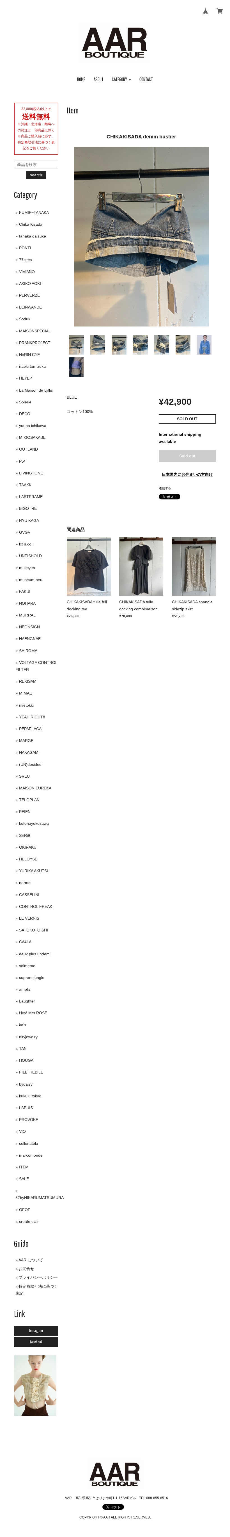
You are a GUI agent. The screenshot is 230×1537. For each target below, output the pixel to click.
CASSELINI (29, 894)
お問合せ (26, 1268)
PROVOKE (28, 1119)
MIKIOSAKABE (32, 437)
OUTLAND (28, 449)
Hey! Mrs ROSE (33, 1013)
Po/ (22, 461)
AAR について (31, 1260)
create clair (29, 1221)
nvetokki (26, 705)
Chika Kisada (30, 224)
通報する (165, 488)
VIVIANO (27, 272)
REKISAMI (28, 681)
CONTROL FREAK (35, 906)
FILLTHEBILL (31, 1072)
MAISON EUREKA (35, 788)
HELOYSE (28, 859)
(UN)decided (30, 764)
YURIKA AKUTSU (34, 871)
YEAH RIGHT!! (32, 717)
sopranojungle (31, 977)
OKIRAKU (27, 847)
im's (22, 1025)
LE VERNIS (29, 918)
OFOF (24, 1209)
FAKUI (24, 591)
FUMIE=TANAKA (34, 212)
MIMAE (25, 693)
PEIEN (25, 811)
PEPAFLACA (30, 729)
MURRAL (27, 615)
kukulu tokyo (30, 1096)
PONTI (25, 248)
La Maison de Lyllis (36, 390)
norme (25, 882)
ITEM (24, 1167)
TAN (23, 1048)
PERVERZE (29, 295)
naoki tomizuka (32, 366)
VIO (22, 1131)
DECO (24, 414)
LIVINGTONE (31, 473)
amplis (25, 989)
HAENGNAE (30, 638)
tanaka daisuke (32, 236)
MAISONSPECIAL (35, 331)
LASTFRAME (31, 496)
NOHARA (27, 603)
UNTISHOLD (30, 556)
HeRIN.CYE (29, 354)
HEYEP (25, 378)
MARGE (26, 740)
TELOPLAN (29, 800)
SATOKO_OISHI (33, 930)
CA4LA (25, 942)
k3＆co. (26, 544)
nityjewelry (28, 1036)
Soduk (24, 319)
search (36, 175)
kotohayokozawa (34, 823)
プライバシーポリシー (38, 1277)
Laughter (27, 1001)
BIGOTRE (28, 508)
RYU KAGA (29, 520)
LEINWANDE (30, 307)
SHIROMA (28, 650)
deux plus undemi (34, 954)
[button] (121, 79)
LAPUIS (26, 1108)
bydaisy (26, 1084)
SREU (24, 776)
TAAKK (25, 485)
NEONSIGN (29, 627)
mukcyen (27, 567)
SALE (24, 1179)
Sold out (187, 456)
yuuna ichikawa (32, 425)
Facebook (36, 1342)
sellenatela (28, 1143)
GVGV (24, 532)
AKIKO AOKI (30, 283)
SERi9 (24, 835)
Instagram (36, 1330)
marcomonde (31, 1155)
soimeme (27, 965)
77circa (25, 259)
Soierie (25, 402)
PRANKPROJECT (34, 343)
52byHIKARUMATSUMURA (39, 1197)
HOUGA (26, 1060)
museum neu (30, 579)
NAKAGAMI (29, 752)
